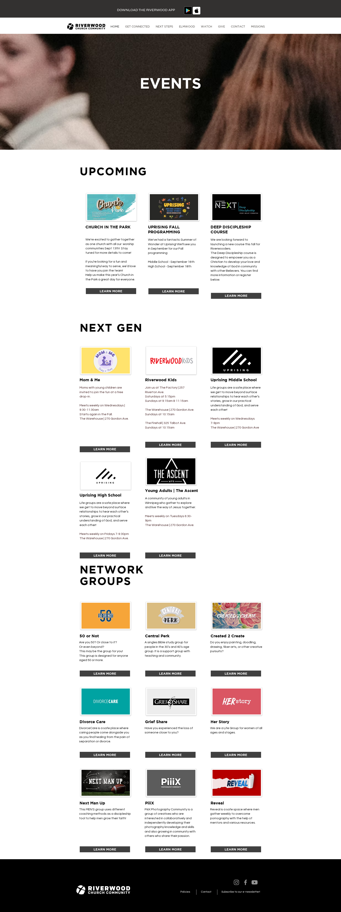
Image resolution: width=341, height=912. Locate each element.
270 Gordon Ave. (117, 418)
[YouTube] (254, 882)
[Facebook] (245, 882)
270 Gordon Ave (247, 427)
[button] (137, 26)
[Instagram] (236, 882)
